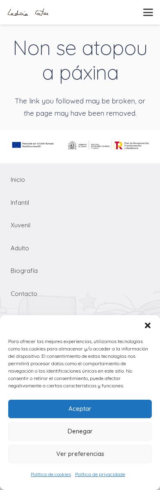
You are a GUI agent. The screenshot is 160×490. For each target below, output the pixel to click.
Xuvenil (20, 225)
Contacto (24, 294)
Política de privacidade (100, 474)
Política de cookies (51, 474)
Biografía (24, 271)
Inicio (18, 179)
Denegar (80, 431)
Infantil (20, 202)
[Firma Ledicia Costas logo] (28, 12)
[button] (148, 325)
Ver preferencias (80, 454)
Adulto (20, 248)
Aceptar (80, 408)
